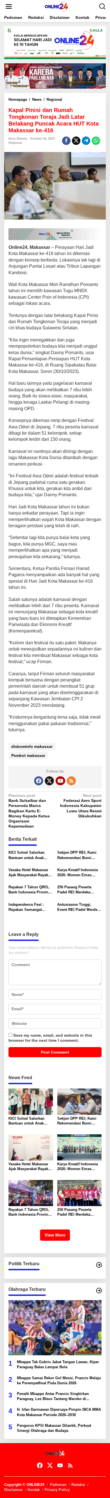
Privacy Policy (57, 1490)
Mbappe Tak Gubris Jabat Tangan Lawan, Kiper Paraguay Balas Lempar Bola (58, 1364)
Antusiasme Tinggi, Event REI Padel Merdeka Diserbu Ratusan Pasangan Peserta (79, 907)
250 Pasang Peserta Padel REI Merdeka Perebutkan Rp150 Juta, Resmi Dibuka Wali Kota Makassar (78, 890)
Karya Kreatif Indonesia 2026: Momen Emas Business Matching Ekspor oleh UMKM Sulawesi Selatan (77, 873)
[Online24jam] (56, 6)
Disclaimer (13, 1490)
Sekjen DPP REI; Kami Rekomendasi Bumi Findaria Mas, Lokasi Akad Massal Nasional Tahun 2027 (76, 855)
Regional (15, 142)
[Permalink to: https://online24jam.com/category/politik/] (99, 1265)
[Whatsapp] (96, 141)
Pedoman (58, 1485)
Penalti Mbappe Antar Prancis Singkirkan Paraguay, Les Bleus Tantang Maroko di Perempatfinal (53, 1396)
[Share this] (66, 141)
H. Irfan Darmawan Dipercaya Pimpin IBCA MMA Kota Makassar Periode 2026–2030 (59, 1412)
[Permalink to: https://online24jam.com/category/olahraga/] (99, 1290)
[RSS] (71, 780)
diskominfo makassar (31, 746)
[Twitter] (49, 780)
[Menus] (8, 6)
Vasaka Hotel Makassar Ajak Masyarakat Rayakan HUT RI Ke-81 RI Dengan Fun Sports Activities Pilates (30, 873)
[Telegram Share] (86, 141)
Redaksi (78, 1485)
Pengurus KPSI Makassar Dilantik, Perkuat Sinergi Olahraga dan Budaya (54, 1428)
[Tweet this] (76, 141)
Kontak (34, 1490)
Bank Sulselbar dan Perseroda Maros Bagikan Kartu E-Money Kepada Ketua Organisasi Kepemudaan (29, 810)
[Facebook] (38, 780)
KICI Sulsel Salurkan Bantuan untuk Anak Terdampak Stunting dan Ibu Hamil (29, 855)
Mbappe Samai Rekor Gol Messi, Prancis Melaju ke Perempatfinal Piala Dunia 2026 (59, 1380)
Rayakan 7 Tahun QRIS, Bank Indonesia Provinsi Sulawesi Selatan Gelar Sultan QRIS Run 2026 (29, 890)
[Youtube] (60, 780)
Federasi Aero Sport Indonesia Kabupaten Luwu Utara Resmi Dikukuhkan (81, 805)
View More (55, 1235)
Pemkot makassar (28, 755)
